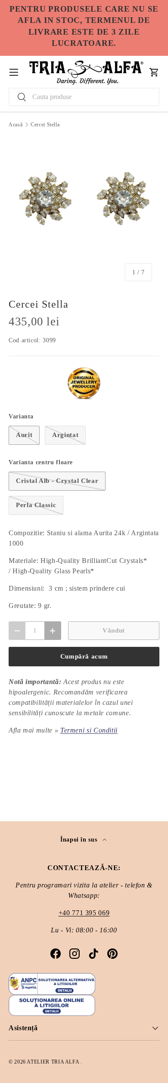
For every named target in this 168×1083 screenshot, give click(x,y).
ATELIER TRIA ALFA (54, 1062)
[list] (84, 213)
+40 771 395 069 (84, 912)
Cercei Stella (45, 124)
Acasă (15, 124)
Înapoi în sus (79, 839)
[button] (154, 72)
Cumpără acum (84, 656)
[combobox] (84, 97)
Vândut (114, 630)
